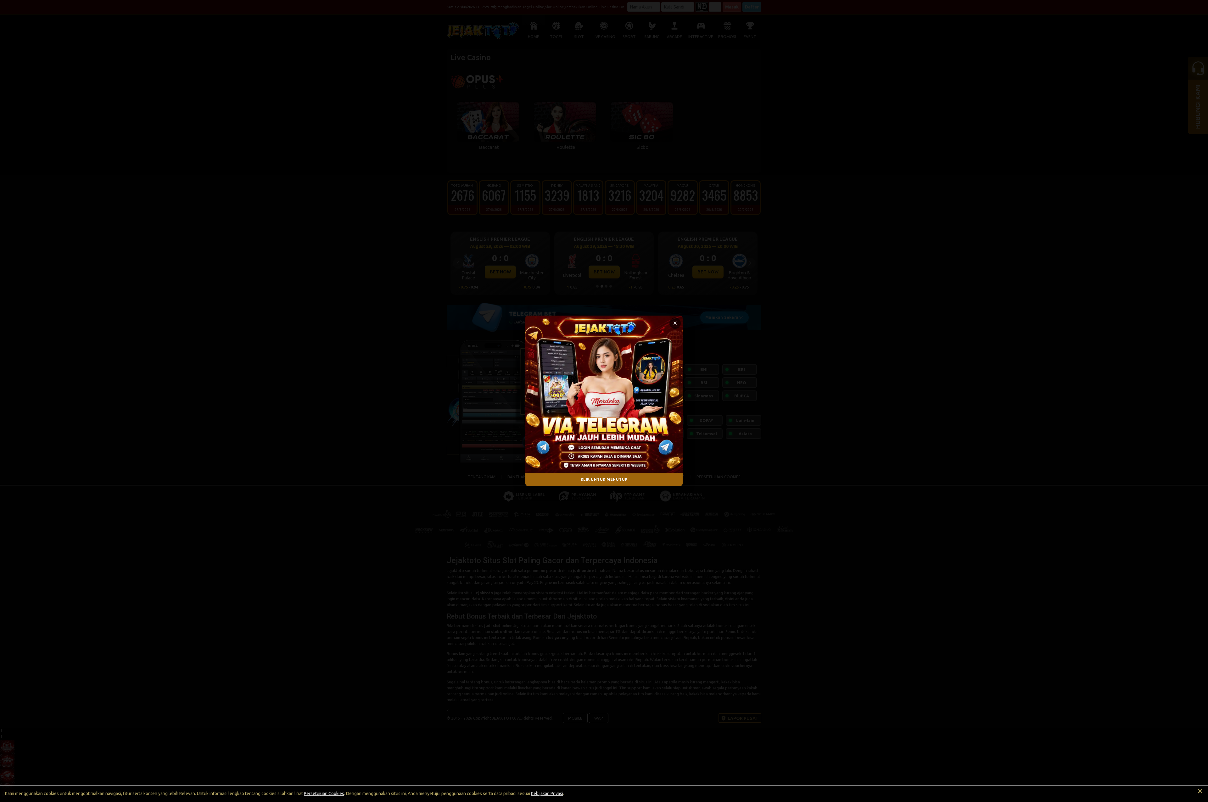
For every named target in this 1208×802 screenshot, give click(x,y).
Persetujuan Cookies (324, 793)
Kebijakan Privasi (547, 793)
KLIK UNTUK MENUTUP (604, 479)
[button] (675, 323)
